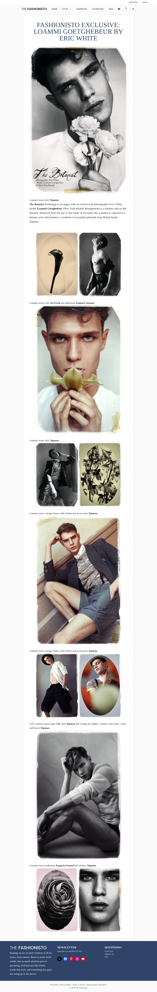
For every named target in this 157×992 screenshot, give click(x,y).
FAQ (106, 957)
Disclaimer (54, 985)
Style (65, 9)
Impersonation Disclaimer (97, 985)
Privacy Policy (65, 985)
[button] (126, 9)
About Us (109, 954)
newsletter (75, 951)
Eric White (115, 204)
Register (133, 2)
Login (144, 2)
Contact (109, 951)
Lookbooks (98, 9)
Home (54, 9)
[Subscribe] (119, 9)
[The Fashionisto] (34, 9)
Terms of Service (78, 985)
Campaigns (81, 9)
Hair (111, 9)
